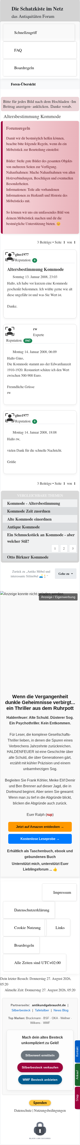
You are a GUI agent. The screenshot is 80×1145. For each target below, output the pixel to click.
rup (49, 815)
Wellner (65, 1018)
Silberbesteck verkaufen (40, 1067)
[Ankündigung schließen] (76, 100)
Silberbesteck (21, 1010)
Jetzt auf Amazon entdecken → (40, 827)
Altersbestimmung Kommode (32, 116)
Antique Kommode (23, 527)
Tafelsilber (42, 1010)
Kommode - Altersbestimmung (33, 503)
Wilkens (35, 1022)
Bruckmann (33, 1018)
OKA (55, 1018)
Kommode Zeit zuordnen (28, 511)
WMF (46, 1022)
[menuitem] (41, 32)
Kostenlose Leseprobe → (40, 839)
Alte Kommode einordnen (29, 519)
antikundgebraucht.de (49, 1005)
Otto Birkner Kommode (27, 557)
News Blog (61, 1010)
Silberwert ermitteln (40, 1055)
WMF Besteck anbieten (40, 1079)
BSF (46, 1018)
